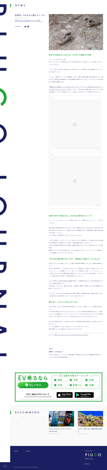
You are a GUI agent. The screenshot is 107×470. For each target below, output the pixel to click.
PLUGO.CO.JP (89, 458)
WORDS (28, 451)
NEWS (16, 451)
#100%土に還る (25, 21)
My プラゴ (87, 463)
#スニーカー (34, 20)
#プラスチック (21, 20)
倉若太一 (52, 351)
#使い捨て (29, 20)
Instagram (59, 351)
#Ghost (36, 21)
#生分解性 (38, 20)
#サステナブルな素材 (18, 21)
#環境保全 (17, 20)
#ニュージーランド (31, 21)
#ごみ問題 (25, 20)
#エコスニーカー (40, 21)
